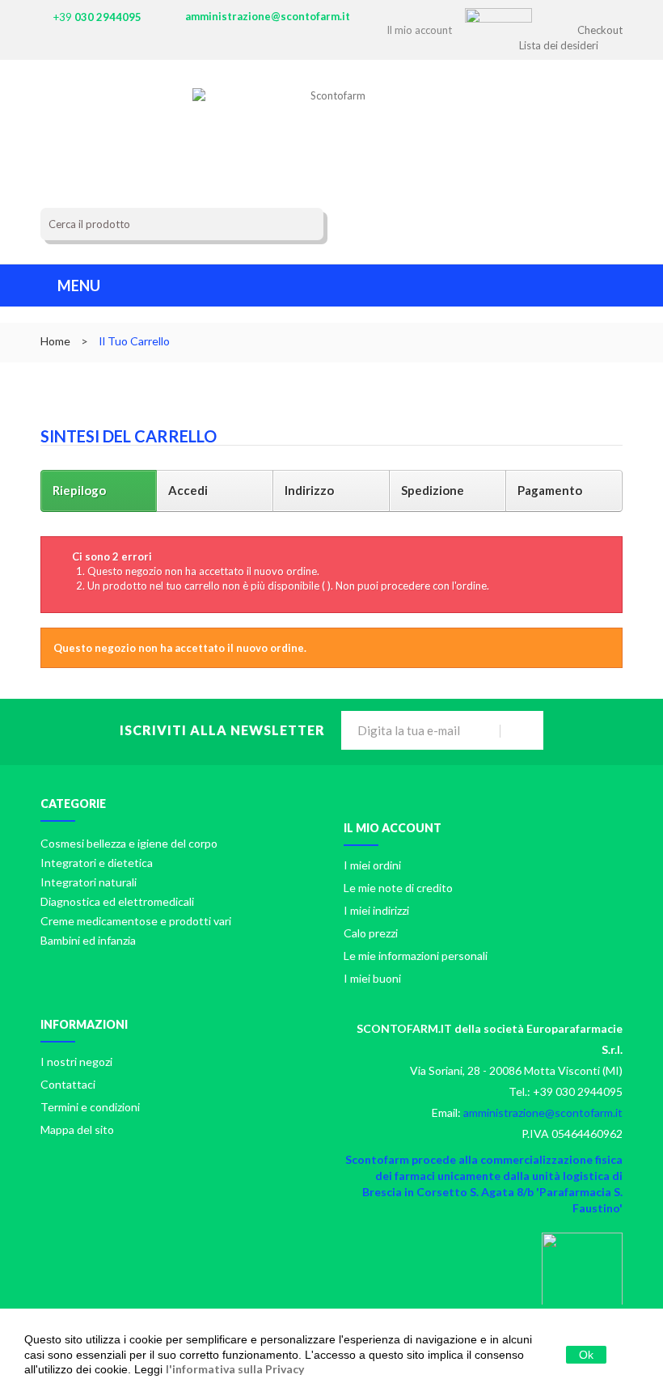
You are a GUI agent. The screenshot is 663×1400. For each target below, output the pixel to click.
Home (55, 341)
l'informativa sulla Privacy (235, 1369)
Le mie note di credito (398, 888)
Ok (586, 1354)
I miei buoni (372, 978)
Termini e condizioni (90, 1107)
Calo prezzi (371, 933)
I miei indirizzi (376, 910)
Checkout (600, 29)
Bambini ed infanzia (88, 940)
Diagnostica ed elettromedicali (117, 901)
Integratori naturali (88, 882)
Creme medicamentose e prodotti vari (135, 921)
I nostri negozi (76, 1061)
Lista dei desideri (558, 45)
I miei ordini (372, 865)
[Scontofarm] (331, 120)
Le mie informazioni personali (416, 955)
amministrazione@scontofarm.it (267, 16)
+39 (97, 17)
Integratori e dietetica (96, 862)
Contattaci (67, 1084)
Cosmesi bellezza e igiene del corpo (128, 843)
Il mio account (392, 828)
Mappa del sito (77, 1129)
